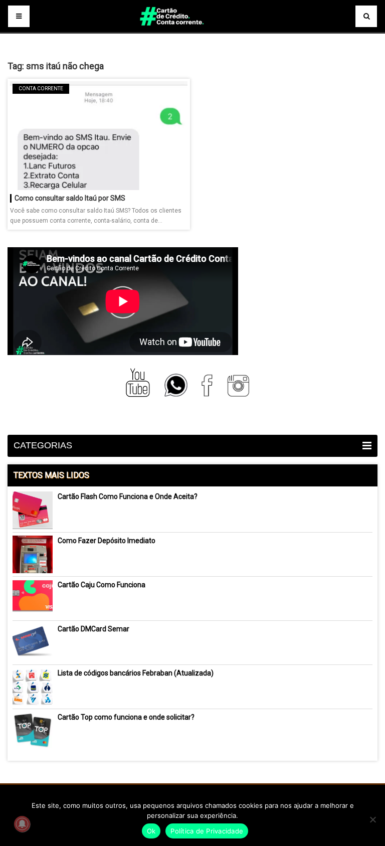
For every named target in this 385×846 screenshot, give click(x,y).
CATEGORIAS (43, 445)
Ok (151, 831)
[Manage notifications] (22, 824)
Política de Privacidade (206, 831)
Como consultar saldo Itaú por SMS (70, 198)
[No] (372, 819)
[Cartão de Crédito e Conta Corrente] (192, 30)
